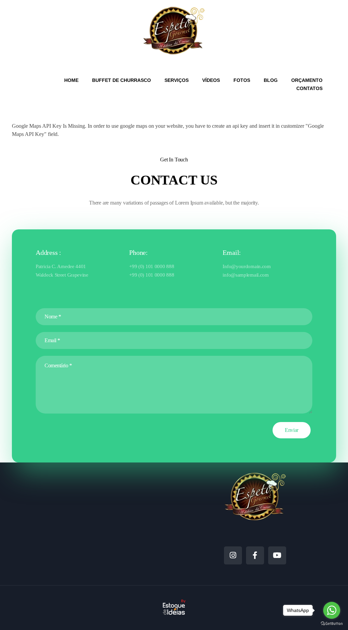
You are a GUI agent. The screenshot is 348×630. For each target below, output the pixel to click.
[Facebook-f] (255, 555)
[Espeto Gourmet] (174, 30)
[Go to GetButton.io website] (332, 623)
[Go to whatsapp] (331, 610)
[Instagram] (233, 555)
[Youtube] (277, 555)
